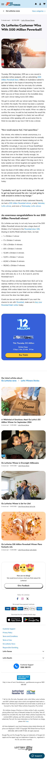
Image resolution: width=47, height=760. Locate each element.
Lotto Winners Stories (27, 20)
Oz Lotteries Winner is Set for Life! (16, 504)
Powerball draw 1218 (31, 229)
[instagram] (22, 599)
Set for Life (32, 506)
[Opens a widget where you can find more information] (37, 756)
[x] (27, 599)
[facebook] (17, 599)
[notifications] (36, 4)
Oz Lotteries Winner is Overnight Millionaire (20, 463)
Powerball (20, 302)
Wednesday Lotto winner (31, 206)
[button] (2, 4)
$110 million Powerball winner (20, 203)
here (27, 721)
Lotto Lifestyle (33, 550)
